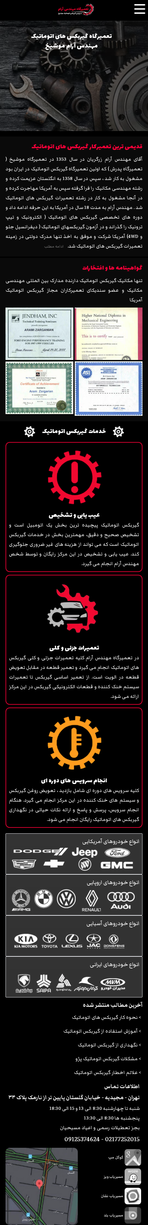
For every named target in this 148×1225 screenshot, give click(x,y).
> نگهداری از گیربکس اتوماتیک (109, 1045)
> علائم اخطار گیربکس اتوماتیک (107, 1072)
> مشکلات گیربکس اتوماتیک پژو (108, 1059)
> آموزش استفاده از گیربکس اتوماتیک (102, 1031)
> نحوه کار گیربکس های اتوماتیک (106, 1017)
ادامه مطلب (54, 246)
